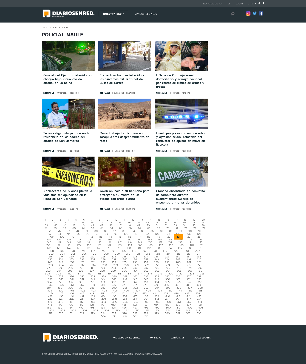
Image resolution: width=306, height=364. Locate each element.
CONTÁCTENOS (178, 337)
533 (199, 313)
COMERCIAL (155, 337)
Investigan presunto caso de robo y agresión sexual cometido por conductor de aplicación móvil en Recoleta (180, 139)
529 (156, 313)
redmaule (48, 92)
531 (178, 313)
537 (135, 316)
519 (50, 313)
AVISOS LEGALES (146, 14)
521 (71, 313)
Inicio (45, 27)
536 (125, 316)
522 (82, 313)
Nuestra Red (112, 14)
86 (152, 231)
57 (46, 228)
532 (188, 313)
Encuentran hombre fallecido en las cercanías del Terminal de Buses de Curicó (123, 79)
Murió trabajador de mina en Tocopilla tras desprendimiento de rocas (124, 137)
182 (149, 248)
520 (61, 313)
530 (167, 313)
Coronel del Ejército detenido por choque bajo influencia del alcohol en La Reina (68, 79)
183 (159, 248)
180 (129, 248)
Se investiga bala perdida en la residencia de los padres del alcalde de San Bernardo (66, 137)
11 (125, 219)
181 (139, 248)
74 (203, 228)
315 (119, 273)
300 (124, 271)
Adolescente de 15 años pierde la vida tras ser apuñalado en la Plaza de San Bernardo (67, 195)
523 (92, 313)
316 (130, 273)
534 (103, 316)
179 (118, 248)
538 (146, 316)
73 (194, 228)
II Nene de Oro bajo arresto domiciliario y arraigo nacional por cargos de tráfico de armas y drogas (180, 81)
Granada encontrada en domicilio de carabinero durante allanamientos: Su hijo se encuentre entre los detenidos (180, 197)
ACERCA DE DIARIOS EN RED (126, 337)
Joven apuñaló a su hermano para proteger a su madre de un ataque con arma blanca (124, 195)
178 (108, 248)
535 (114, 316)
